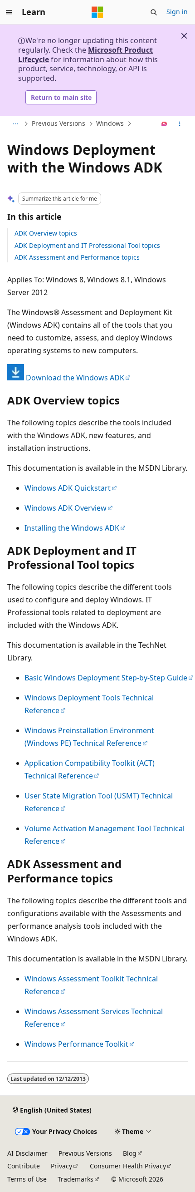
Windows (110, 123)
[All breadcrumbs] (15, 124)
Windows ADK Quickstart (67, 488)
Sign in (177, 11)
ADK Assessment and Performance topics (77, 257)
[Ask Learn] (164, 124)
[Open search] (154, 12)
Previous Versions (58, 123)
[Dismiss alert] (184, 36)
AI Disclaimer (27, 1153)
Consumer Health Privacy (128, 1166)
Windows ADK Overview (65, 508)
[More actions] (180, 124)
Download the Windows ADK (75, 378)
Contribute (23, 1166)
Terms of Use (27, 1179)
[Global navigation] (9, 12)
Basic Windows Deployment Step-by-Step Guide (105, 678)
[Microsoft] (97, 12)
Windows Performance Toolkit (76, 1044)
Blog (129, 1153)
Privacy (61, 1166)
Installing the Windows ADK (71, 528)
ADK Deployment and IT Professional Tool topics (87, 245)
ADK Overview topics (46, 233)
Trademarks (75, 1179)
